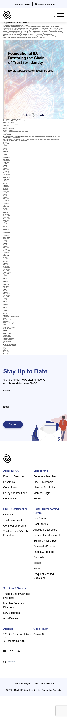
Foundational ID (14, 119)
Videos (37, 563)
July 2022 (5, 208)
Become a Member (45, 4)
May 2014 (5, 312)
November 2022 (6, 202)
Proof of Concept (20, 121)
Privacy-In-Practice (45, 546)
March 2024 (5, 185)
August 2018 (6, 274)
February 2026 (6, 153)
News (4, 332)
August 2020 (6, 238)
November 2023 (6, 189)
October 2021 (6, 217)
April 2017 (5, 290)
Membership (41, 471)
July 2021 (5, 222)
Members (5, 330)
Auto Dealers (10, 618)
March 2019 (5, 263)
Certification (5, 321)
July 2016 (5, 298)
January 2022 (6, 214)
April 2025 (5, 167)
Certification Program (15, 526)
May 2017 (5, 289)
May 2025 (5, 165)
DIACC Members (43, 482)
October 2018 (6, 271)
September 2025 (6, 160)
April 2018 (5, 280)
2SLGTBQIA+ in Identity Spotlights (11, 316)
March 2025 (5, 168)
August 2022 (6, 206)
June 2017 (5, 287)
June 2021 (5, 223)
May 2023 (5, 194)
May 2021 (5, 225)
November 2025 (6, 157)
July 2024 (5, 180)
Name (6, 391)
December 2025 (6, 156)
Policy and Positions (7, 336)
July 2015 (5, 306)
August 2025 (6, 162)
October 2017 (6, 286)
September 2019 (6, 254)
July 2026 (5, 145)
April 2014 (5, 313)
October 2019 (6, 252)
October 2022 (6, 203)
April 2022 (5, 211)
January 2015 (6, 310)
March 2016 (5, 304)
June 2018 (5, 277)
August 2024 (6, 179)
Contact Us (10, 499)
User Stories (41, 524)
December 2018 (6, 267)
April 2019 (5, 261)
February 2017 (6, 294)
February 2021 (6, 229)
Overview (8, 515)
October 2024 (6, 176)
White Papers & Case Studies (9, 344)
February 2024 (6, 186)
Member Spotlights (7, 329)
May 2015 (5, 307)
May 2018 (5, 278)
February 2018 (6, 283)
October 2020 (6, 235)
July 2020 (5, 240)
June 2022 (5, 209)
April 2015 (5, 309)
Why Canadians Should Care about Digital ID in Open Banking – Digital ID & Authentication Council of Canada (27, 136)
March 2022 (5, 212)
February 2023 (6, 199)
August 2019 (6, 255)
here (14, 39)
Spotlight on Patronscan (8, 128)
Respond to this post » (8, 122)
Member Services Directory (13, 605)
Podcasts (39, 557)
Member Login (22, 4)
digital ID (8, 119)
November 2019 (6, 251)
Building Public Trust (45, 541)
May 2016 (5, 301)
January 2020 (6, 249)
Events (4, 324)
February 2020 (6, 248)
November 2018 (6, 269)
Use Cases (40, 519)
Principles (9, 482)
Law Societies (11, 613)
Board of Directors (13, 477)
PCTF (19, 119)
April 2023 (5, 196)
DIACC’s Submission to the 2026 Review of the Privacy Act (16, 131)
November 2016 (6, 295)
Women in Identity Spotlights (9, 345)
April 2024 (5, 183)
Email (6, 407)
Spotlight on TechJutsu (8, 127)
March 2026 (5, 151)
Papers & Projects (12, 121)
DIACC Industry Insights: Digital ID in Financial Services (15, 140)
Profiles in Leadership (8, 339)
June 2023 (5, 193)
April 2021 (5, 226)
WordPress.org (6, 353)
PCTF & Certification (15, 509)
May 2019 (5, 260)
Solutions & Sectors (14, 588)
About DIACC (11, 471)
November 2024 (6, 174)
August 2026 (6, 144)
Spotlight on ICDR (7, 133)
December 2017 (6, 284)
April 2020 (5, 245)
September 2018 (6, 272)
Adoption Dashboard (45, 530)
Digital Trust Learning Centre (46, 511)
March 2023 (5, 197)
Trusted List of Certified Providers (16, 533)
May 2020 (5, 243)
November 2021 (6, 216)
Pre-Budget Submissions (8, 338)
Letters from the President (9, 327)
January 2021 (6, 231)
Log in (4, 349)
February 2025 (6, 170)
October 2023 (6, 191)
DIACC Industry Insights (8, 323)
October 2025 (6, 159)
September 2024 (6, 177)
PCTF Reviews (6, 335)
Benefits (38, 499)
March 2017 (5, 292)
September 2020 (6, 237)
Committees (10, 488)
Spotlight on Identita (7, 130)
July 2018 (5, 275)
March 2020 (5, 246)
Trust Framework (13, 520)
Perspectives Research (47, 535)
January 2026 (6, 154)
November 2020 (6, 234)
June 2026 (5, 147)
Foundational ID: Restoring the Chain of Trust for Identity (15, 25)
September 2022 (6, 205)
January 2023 (6, 200)
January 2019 (6, 266)
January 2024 (6, 188)
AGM (4, 318)
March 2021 (5, 228)
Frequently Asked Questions (44, 576)
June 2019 (5, 258)
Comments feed (6, 352)
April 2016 (5, 303)
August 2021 (6, 220)
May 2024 (5, 182)
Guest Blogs (6, 326)
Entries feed (5, 350)
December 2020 (6, 232)
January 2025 (6, 171)
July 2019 (5, 257)
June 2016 (5, 300)
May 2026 (5, 148)
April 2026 (5, 150)
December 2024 (6, 173)
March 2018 (5, 281)
